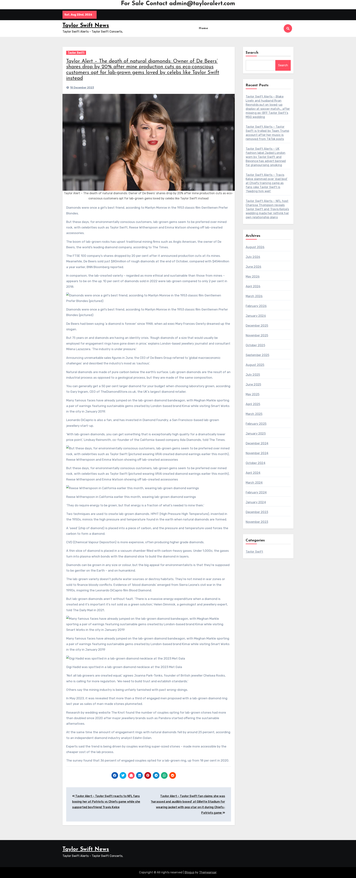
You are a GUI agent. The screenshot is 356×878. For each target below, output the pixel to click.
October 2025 (255, 345)
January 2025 (256, 433)
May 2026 (253, 276)
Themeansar (207, 872)
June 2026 (253, 266)
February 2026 (256, 306)
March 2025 (254, 414)
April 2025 (253, 404)
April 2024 (253, 473)
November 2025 (257, 335)
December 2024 (257, 443)
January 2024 (256, 502)
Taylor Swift (76, 52)
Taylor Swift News (85, 26)
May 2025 (253, 394)
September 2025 (257, 355)
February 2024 (256, 492)
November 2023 (257, 522)
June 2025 (253, 384)
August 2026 (255, 247)
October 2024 (255, 463)
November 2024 (257, 453)
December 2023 (257, 512)
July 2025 (253, 374)
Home (203, 28)
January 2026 (256, 316)
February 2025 (256, 423)
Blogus (189, 872)
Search (252, 53)
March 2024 (254, 482)
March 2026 (254, 296)
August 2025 (255, 365)
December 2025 (257, 325)
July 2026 (253, 257)
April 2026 (253, 286)
